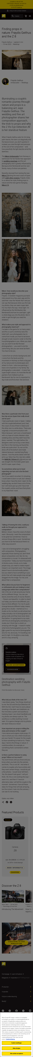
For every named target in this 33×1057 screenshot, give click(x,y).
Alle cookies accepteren (16, 1053)
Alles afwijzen (16, 1048)
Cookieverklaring (10, 1039)
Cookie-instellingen (16, 1043)
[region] (16, 1034)
